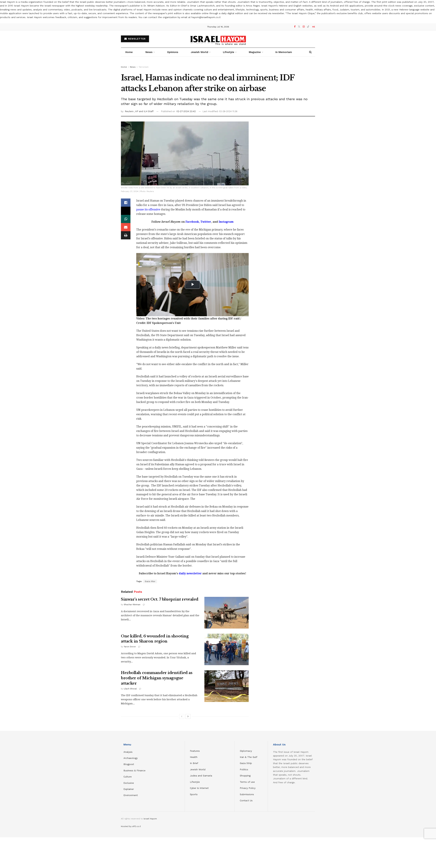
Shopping (245, 775)
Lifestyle (195, 782)
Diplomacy (246, 751)
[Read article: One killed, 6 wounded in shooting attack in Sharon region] (226, 649)
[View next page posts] (188, 716)
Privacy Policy (247, 788)
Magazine (255, 52)
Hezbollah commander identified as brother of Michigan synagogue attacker (156, 678)
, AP (136, 111)
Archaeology (130, 758)
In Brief (194, 763)
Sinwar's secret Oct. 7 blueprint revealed (159, 599)
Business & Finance (134, 770)
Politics (244, 769)
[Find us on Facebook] (294, 26)
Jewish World (197, 769)
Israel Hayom (150, 818)
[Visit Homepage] (218, 39)
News (148, 52)
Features (195, 751)
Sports (194, 794)
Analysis (128, 752)
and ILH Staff (146, 111)
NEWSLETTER (136, 38)
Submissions (247, 794)
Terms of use (247, 782)
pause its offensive (148, 209)
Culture (127, 776)
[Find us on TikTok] (308, 26)
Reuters (129, 111)
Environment (130, 795)
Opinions (172, 52)
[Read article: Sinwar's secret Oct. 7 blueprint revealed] (226, 613)
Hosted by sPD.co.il (131, 826)
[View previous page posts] (181, 716)
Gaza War (150, 581)
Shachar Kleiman (132, 604)
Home (129, 52)
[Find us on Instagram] (304, 26)
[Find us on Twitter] (299, 26)
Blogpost (128, 764)
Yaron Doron (130, 647)
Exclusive (128, 783)
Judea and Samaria (201, 775)
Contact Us (246, 800)
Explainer (128, 789)
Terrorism (144, 67)
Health (193, 757)
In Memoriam (283, 52)
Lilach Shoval (130, 689)
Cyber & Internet (199, 788)
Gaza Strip (246, 763)
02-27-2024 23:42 (186, 111)
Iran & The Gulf (248, 757)
